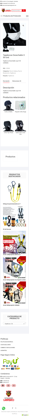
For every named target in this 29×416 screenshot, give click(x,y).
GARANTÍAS (4, 350)
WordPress (14, 413)
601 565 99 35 (5, 380)
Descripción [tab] (6, 81)
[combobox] (14, 323)
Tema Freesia (20, 411)
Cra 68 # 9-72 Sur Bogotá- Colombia (10, 1)
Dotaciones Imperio (5, 411)
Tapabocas (13, 73)
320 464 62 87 (5, 382)
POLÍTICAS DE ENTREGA (7, 341)
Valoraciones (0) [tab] (16, 81)
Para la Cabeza (13, 71)
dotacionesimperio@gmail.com (9, 5)
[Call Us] (1, 380)
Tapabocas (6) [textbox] (14, 323)
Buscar (24, 10)
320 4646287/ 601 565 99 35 (8, 3)
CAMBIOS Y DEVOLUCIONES (8, 347)
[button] (23, 25)
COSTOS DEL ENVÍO (6, 344)
